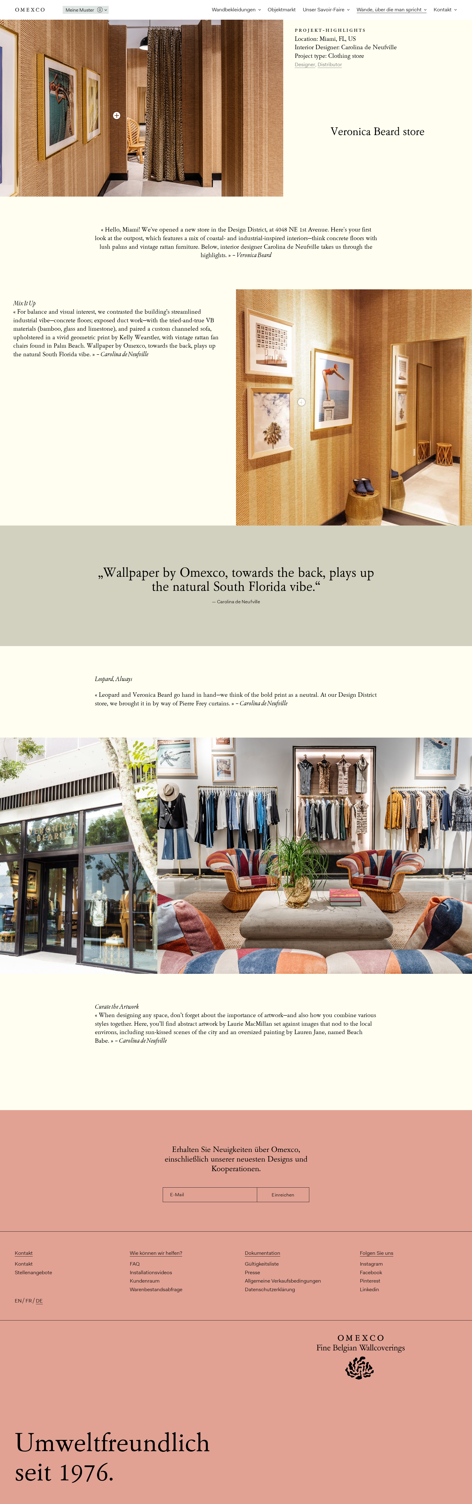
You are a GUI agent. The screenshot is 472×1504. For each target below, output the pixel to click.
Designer (305, 64)
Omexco (30, 9)
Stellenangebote (33, 1272)
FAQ (135, 1263)
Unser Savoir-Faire (324, 9)
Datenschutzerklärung (270, 1289)
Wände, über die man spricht (390, 9)
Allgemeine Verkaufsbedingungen (283, 1280)
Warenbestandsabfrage (156, 1289)
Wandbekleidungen (234, 9)
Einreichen (283, 1195)
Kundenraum (145, 1280)
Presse (252, 1272)
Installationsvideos (151, 1272)
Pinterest (370, 1280)
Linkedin (369, 1289)
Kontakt (443, 9)
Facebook (371, 1272)
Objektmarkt (282, 9)
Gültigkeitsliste (262, 1263)
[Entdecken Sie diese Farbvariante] (117, 115)
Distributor (330, 64)
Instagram (371, 1263)
